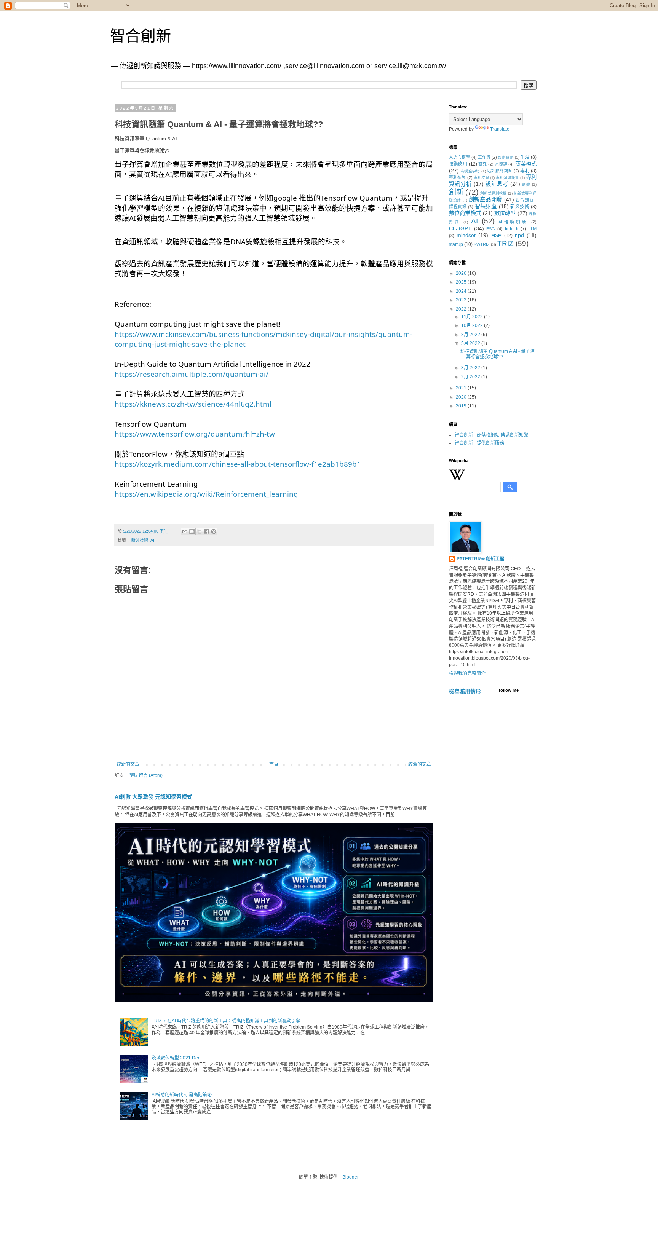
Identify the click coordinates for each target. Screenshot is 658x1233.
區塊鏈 (501, 164)
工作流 (484, 157)
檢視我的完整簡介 (467, 673)
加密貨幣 (505, 157)
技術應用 (458, 164)
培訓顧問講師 (500, 171)
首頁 (273, 764)
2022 (462, 309)
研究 (482, 164)
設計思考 (497, 184)
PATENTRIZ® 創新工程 (480, 558)
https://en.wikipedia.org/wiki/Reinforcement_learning (206, 494)
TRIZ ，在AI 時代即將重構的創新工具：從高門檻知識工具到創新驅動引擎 (226, 1021)
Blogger (350, 1177)
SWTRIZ (482, 244)
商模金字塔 (470, 171)
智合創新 (140, 35)
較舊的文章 (419, 764)
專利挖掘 (481, 177)
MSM (496, 235)
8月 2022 (471, 334)
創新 (456, 192)
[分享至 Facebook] (206, 531)
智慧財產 (486, 206)
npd (519, 235)
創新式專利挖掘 (493, 193)
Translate (499, 129)
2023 (462, 300)
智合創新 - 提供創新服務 (479, 443)
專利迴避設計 (507, 177)
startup (456, 244)
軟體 (526, 184)
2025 (462, 282)
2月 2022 (471, 377)
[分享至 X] (199, 531)
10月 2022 (472, 325)
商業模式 (526, 164)
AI (152, 540)
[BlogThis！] (192, 531)
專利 (524, 171)
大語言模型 (459, 157)
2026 (462, 273)
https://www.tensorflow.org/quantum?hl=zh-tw (195, 434)
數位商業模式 (465, 213)
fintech (512, 228)
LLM (533, 229)
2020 (462, 397)
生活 (525, 157)
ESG (490, 229)
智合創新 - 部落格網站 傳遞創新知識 (491, 435)
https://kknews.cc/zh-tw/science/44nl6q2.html (193, 403)
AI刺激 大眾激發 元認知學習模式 (153, 797)
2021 (462, 388)
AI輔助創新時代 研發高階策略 (182, 1094)
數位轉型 (505, 213)
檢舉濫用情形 (465, 691)
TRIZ (505, 243)
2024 (462, 291)
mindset (466, 235)
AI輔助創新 (513, 222)
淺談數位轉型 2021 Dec (176, 1058)
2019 (462, 405)
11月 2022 (472, 316)
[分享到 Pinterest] (213, 531)
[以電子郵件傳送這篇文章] (184, 531)
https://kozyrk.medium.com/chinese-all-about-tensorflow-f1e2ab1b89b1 (238, 464)
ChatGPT (460, 228)
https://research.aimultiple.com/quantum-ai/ (191, 374)
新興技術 (139, 540)
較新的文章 (128, 764)
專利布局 (457, 177)
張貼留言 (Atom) (146, 775)
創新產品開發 (485, 199)
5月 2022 (471, 343)
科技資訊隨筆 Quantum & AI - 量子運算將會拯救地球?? (497, 354)
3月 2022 (471, 367)
